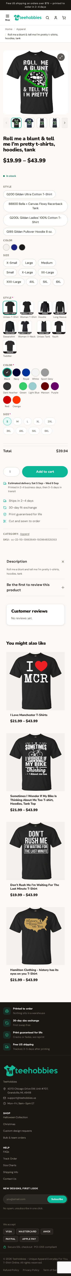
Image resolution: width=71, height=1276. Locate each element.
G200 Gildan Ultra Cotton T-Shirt (29, 194)
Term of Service (52, 1270)
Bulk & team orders (14, 1137)
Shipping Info (10, 1172)
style (7, 187)
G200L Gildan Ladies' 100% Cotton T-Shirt (35, 220)
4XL (32, 282)
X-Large (27, 272)
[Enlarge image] (61, 57)
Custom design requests (17, 1130)
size (6, 255)
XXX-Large (14, 282)
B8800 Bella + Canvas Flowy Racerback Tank (36, 206)
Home (8, 29)
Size (7, 414)
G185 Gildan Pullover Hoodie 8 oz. (29, 232)
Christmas (9, 1124)
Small (10, 272)
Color (8, 365)
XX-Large (47, 272)
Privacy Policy (31, 1270)
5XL (45, 282)
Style (8, 298)
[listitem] (16, 123)
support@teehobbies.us (21, 1098)
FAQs (6, 1151)
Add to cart (45, 471)
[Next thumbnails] (65, 123)
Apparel (21, 29)
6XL (58, 282)
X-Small (12, 263)
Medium (46, 263)
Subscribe (57, 1199)
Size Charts (9, 1165)
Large (29, 263)
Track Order (10, 1158)
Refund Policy (11, 1270)
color (7, 240)
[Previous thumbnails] (6, 123)
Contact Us (9, 1178)
